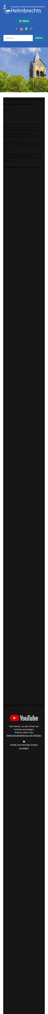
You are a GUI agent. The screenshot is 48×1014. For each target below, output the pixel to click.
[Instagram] (21, 28)
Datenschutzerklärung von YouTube (24, 735)
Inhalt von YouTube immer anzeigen (24, 747)
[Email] (31, 28)
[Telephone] (26, 28)
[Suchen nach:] (18, 38)
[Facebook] (16, 28)
